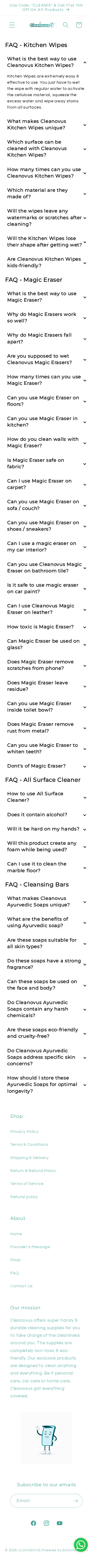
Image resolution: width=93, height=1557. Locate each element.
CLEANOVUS (30, 1550)
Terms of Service (27, 1184)
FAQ (14, 1273)
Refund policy (24, 1197)
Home (16, 1234)
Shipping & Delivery (29, 1158)
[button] (12, 25)
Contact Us (21, 1286)
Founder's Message (30, 1247)
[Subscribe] (75, 1501)
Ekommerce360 (75, 1550)
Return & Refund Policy (33, 1171)
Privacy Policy (24, 1131)
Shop (15, 1260)
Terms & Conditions (29, 1144)
